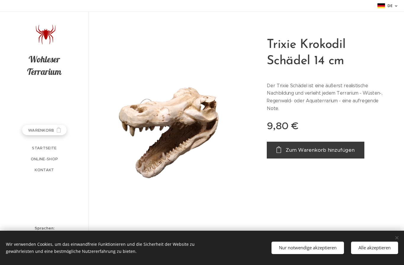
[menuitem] (44, 148)
